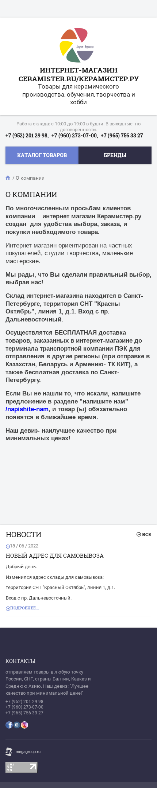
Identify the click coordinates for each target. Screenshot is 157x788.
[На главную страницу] (76, 46)
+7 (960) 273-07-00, (74, 135)
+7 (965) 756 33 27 (122, 135)
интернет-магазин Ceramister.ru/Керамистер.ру (79, 74)
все (146, 534)
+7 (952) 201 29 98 (24, 701)
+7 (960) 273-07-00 (24, 707)
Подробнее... (24, 607)
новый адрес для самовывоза (55, 555)
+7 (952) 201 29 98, (27, 135)
